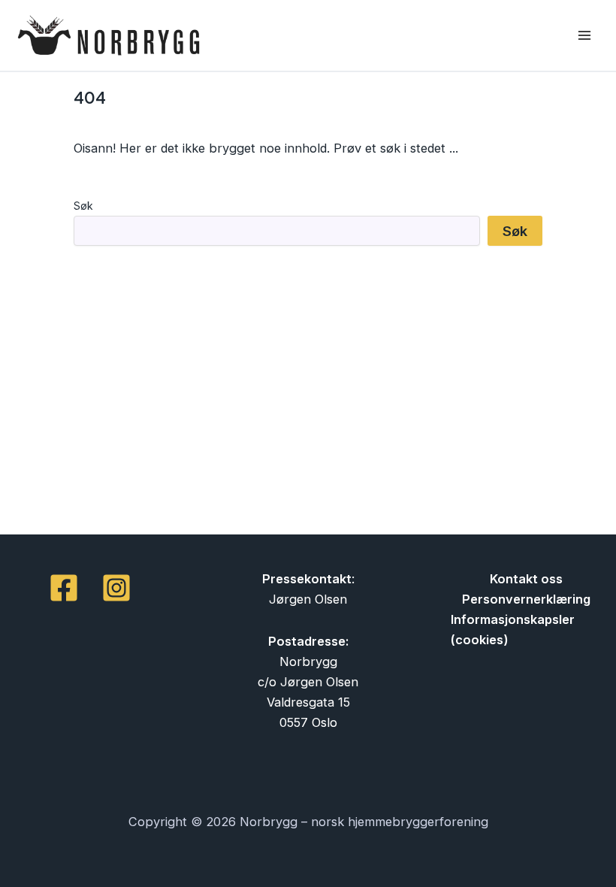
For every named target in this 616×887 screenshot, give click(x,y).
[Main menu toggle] (584, 36)
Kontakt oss (526, 578)
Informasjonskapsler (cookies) (513, 629)
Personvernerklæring (526, 599)
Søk (83, 205)
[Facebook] (64, 588)
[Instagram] (116, 588)
